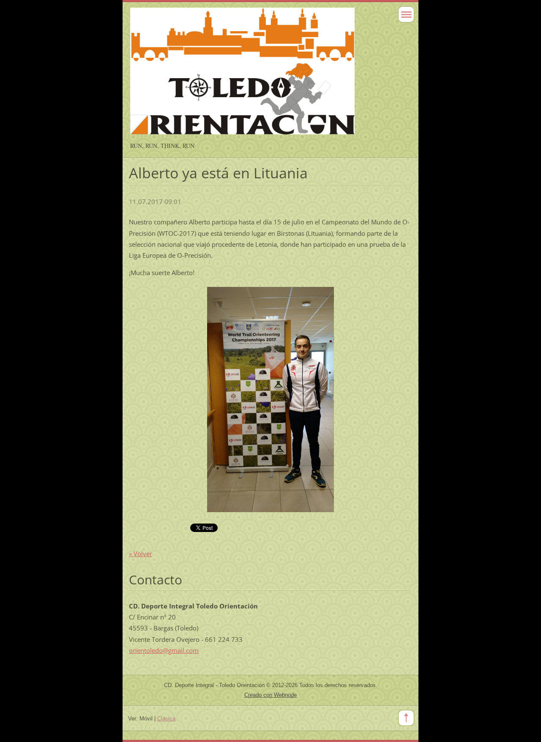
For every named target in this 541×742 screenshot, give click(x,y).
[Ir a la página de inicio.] (242, 75)
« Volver (140, 553)
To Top (406, 718)
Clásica (166, 718)
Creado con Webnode (270, 695)
